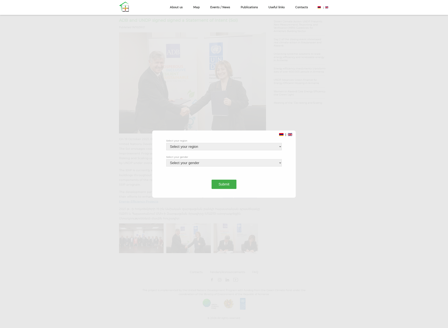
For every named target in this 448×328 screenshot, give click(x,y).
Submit (224, 184)
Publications (249, 7)
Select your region (176, 140)
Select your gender (177, 157)
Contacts (301, 7)
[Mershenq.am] (124, 7)
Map (196, 7)
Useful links (276, 7)
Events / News (220, 7)
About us (176, 7)
